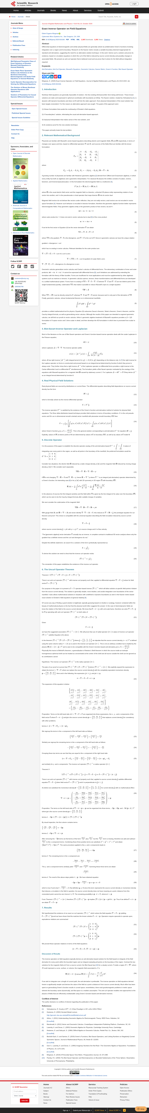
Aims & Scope (18, 28)
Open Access (124, 1088)
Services (88, 10)
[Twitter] (12, 266)
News (64, 10)
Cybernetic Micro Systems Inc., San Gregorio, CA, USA (61, 36)
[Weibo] (32, 266)
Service (92, 1084)
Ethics (68, 1088)
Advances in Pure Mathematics (23, 233)
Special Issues (71, 1103)
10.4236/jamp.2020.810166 (55, 39)
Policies (123, 1084)
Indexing (16, 49)
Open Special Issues (19, 109)
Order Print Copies (95, 1091)
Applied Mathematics (20, 181)
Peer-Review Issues (73, 1097)
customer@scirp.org (22, 278)
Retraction (123, 1097)
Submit (101, 10)
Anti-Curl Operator (59, 69)
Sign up (65, 1110)
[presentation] (112, 141)
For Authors (70, 1094)
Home (16, 10)
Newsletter (15, 125)
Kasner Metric (100, 69)
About (75, 10)
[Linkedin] (25, 266)
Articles (28, 10)
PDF (67, 39)
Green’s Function (112, 69)
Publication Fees (19, 45)
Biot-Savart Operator (126, 69)
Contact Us (15, 134)
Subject (46, 1091)
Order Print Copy (17, 130)
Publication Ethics (126, 1091)
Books (53, 10)
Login (134, 4)
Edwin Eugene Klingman (50, 33)
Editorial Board (18, 41)
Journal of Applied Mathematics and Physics (57, 24)
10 (97, 965)
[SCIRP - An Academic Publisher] (24, 4)
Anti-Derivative (47, 69)
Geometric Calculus (87, 69)
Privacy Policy (124, 1100)
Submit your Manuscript (81, 1110)
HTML (73, 39)
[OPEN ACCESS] (112, 4)
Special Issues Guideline (21, 117)
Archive (15, 37)
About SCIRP (72, 1084)
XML (78, 39)
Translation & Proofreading (98, 1094)
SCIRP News (99, 1110)
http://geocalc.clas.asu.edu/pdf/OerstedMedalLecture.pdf (66, 1015)
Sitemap (46, 1097)
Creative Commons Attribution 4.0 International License (90, 1075)
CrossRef (50, 1021)
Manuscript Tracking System (98, 1088)
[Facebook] (19, 266)
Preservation (124, 1094)
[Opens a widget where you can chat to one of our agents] (141, 1109)
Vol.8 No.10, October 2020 (83, 24)
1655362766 (19, 286)
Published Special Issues (21, 113)
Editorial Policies (71, 1091)
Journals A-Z (47, 1088)
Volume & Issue (94, 1100)
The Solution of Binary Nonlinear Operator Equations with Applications (23, 89)
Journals (41, 10)
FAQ (12, 138)
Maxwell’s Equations (73, 69)
